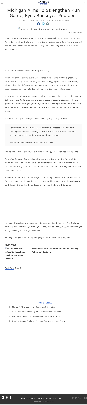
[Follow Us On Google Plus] (82, 398)
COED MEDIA (38, 402)
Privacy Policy (42, 398)
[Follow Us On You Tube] (85, 398)
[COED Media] (5, 400)
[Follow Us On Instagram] (79, 398)
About (24, 398)
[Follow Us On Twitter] (76, 398)
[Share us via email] (47, 23)
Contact (31, 398)
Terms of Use (55, 398)
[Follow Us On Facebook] (73, 398)
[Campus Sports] (43, 3)
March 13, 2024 (46, 142)
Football (18, 268)
